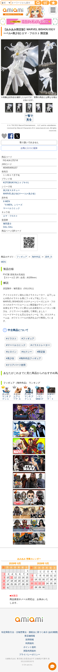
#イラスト (11, 338)
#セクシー (27, 351)
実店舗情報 (29, 636)
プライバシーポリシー (29, 654)
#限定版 (41, 351)
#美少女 (10, 358)
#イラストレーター (40, 345)
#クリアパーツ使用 (15, 365)
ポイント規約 (29, 647)
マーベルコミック (11, 208)
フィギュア (22, 257)
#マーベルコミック (15, 345)
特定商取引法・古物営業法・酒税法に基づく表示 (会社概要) (29, 632)
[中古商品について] (29, 330)
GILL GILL (8, 227)
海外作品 (36, 257)
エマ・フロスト (10, 216)
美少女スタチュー (11, 190)
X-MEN (6, 201)
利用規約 (29, 643)
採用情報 (29, 639)
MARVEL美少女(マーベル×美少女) (19, 193)
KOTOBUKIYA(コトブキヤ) (16, 182)
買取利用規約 (29, 651)
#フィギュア (28, 338)
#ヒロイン (11, 351)
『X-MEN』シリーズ (12, 205)
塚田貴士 (7, 223)
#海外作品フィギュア (30, 358)
